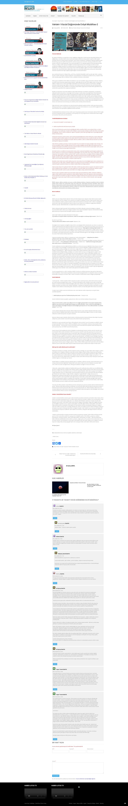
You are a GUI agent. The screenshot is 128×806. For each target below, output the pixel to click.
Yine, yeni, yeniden (28, 229)
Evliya (55, 446)
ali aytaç (58, 588)
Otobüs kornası (27, 208)
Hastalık (26, 188)
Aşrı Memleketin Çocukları (30, 55)
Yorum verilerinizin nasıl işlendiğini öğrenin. (85, 778)
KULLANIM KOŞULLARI (85, 1)
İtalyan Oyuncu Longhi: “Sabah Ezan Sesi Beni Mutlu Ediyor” (67, 454)
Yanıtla (55, 518)
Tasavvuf (66, 446)
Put (60, 446)
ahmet (58, 536)
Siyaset (53, 16)
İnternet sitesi (90, 749)
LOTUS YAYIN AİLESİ (67, 1)
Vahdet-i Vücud (75, 446)
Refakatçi (26, 239)
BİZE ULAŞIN (94, 1)
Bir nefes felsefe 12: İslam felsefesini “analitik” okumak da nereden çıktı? (94, 485)
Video (101, 1)
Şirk (62, 446)
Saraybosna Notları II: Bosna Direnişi (77, 482)
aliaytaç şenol (62, 553)
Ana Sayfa (54, 21)
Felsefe (73, 16)
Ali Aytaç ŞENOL (56, 28)
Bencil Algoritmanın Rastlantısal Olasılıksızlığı (34, 154)
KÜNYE (75, 1)
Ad (53, 749)
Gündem (28, 16)
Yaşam (35, 16)
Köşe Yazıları (61, 21)
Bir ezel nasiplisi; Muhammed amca (32, 249)
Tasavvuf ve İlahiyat (63, 16)
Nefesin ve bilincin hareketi (30, 271)
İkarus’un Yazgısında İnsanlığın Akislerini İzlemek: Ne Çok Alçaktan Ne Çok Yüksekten (36, 100)
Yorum (54, 761)
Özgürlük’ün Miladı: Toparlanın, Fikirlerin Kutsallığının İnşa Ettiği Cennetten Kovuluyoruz (36, 66)
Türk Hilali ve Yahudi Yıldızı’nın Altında (32, 133)
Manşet (78, 28)
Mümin (58, 446)
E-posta (72, 749)
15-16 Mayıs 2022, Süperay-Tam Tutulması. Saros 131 (59, 495)
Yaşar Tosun (59, 669)
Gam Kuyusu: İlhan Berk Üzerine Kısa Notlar (34, 111)
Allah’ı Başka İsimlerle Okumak (31, 143)
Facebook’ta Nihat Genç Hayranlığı (87, 453)
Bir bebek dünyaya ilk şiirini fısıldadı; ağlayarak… (35, 198)
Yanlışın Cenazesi (28, 89)
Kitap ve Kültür (43, 16)
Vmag (45, 803)
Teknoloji (81, 16)
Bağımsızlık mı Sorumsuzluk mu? (31, 282)
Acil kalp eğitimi (27, 218)
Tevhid (69, 446)
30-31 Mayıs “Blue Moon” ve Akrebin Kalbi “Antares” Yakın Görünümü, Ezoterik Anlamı (35, 32)
